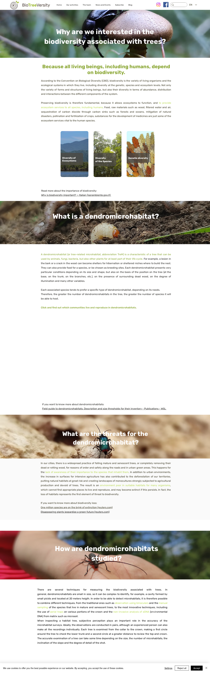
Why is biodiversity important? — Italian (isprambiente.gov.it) (76, 195)
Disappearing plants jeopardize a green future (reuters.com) (75, 511)
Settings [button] (168, 668)
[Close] (206, 668)
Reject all (181, 668)
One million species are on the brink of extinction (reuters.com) (77, 507)
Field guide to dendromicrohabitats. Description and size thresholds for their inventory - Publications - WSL (104, 408)
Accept (196, 668)
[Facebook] (165, 4)
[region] (74, 154)
